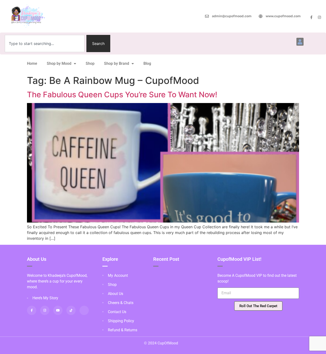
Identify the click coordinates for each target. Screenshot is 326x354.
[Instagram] (319, 17)
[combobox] (44, 43)
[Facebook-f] (311, 17)
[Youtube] (58, 310)
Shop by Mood (59, 63)
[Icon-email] (84, 310)
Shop (90, 63)
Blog (147, 63)
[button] (300, 42)
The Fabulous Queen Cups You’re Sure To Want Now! (122, 94)
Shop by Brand (116, 63)
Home (32, 63)
